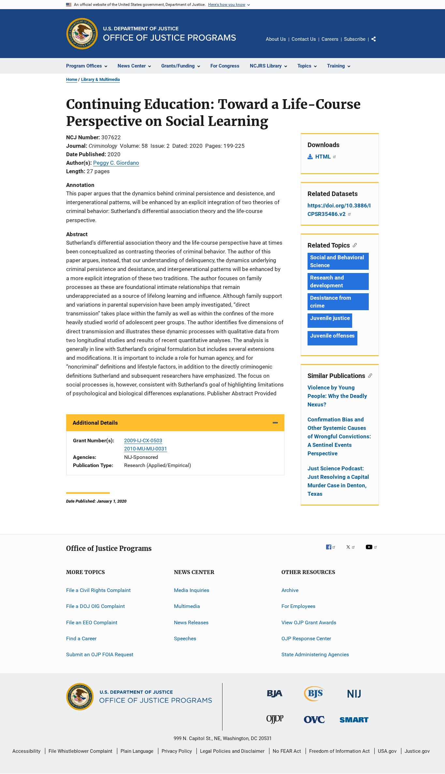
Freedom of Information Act (339, 751)
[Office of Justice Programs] (82, 34)
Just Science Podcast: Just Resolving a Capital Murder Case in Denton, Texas (338, 481)
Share (379, 43)
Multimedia (187, 606)
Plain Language (137, 751)
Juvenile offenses (332, 335)
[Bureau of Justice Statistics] (314, 702)
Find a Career (81, 638)
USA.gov (387, 751)
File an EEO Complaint (91, 622)
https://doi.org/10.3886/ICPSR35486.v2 (339, 209)
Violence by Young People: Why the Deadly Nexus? (337, 396)
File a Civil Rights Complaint (98, 590)
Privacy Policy (177, 751)
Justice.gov (417, 751)
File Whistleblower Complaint (80, 751)
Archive (289, 590)
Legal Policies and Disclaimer (232, 751)
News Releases (191, 622)
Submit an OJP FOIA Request (99, 654)
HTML (323, 156)
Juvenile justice (330, 318)
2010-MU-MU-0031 (145, 449)
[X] (353, 551)
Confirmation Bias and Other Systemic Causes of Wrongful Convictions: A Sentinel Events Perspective (339, 436)
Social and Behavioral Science (337, 261)
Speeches (185, 638)
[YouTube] (372, 551)
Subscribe (355, 39)
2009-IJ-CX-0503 (143, 440)
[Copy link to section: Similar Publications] (368, 375)
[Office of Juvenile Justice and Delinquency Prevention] (274, 725)
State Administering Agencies (315, 654)
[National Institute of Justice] (354, 699)
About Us (276, 39)
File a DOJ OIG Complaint (95, 606)
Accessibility (26, 751)
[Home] (169, 34)
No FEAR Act (287, 751)
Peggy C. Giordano (116, 162)
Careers (330, 39)
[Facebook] (333, 551)
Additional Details (95, 422)
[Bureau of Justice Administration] (274, 699)
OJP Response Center (306, 638)
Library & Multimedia (100, 79)
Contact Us (304, 39)
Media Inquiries (191, 590)
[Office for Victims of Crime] (314, 724)
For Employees (298, 606)
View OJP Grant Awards (308, 622)
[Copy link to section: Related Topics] (353, 244)
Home (71, 79)
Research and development (327, 281)
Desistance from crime (330, 302)
